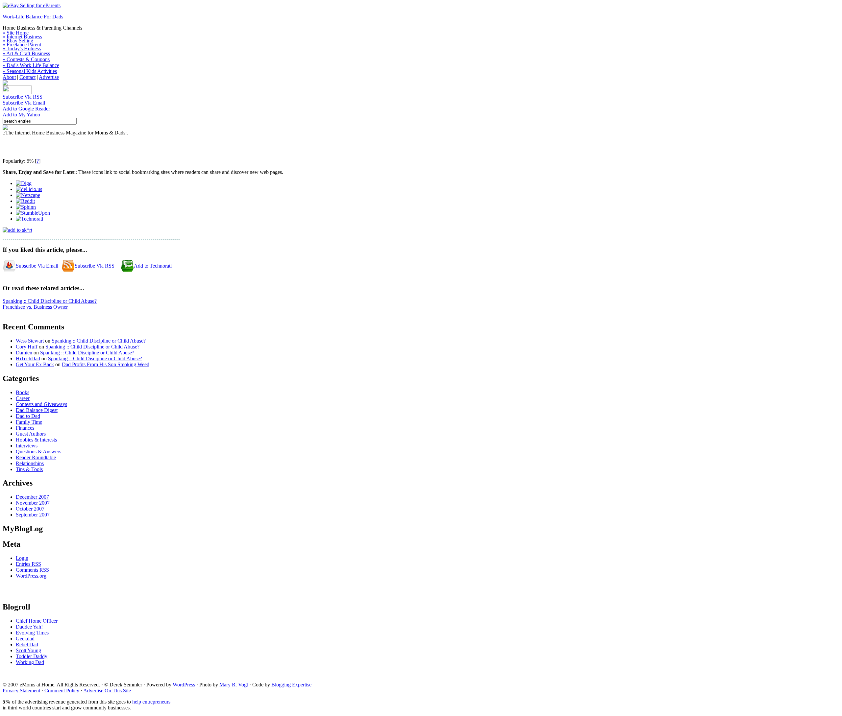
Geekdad (25, 638)
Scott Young (28, 650)
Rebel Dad (27, 644)
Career (23, 398)
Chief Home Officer (37, 621)
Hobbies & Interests (36, 439)
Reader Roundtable (36, 457)
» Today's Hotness (22, 48)
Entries (28, 564)
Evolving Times (32, 632)
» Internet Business (22, 36)
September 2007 (33, 514)
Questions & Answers (38, 451)
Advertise (49, 77)
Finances (25, 428)
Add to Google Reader (26, 108)
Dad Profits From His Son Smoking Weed (105, 364)
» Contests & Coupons (26, 59)
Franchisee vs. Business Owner (35, 307)
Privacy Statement (21, 690)
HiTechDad (28, 358)
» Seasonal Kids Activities (30, 71)
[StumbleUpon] (33, 213)
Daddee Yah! (29, 627)
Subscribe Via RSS (22, 97)
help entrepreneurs (151, 701)
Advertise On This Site (107, 690)
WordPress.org (31, 576)
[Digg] (24, 183)
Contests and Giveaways (41, 404)
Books (22, 392)
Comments (32, 570)
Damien (24, 352)
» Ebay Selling (18, 40)
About (9, 77)
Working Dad (30, 662)
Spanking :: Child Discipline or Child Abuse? (50, 301)
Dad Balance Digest (37, 410)
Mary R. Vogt (233, 684)
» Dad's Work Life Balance (31, 65)
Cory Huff (26, 346)
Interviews (26, 445)
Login (22, 558)
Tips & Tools (29, 469)
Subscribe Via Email (24, 103)
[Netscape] (28, 195)
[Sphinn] (26, 207)
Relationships (30, 463)
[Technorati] (29, 219)
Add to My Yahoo (21, 114)
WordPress (184, 684)
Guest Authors (31, 434)
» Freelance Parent (22, 44)
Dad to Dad (28, 416)
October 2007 (30, 509)
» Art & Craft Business (26, 53)
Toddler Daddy (31, 656)
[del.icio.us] (29, 189)
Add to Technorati (153, 266)
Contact (27, 77)
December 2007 (32, 497)
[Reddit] (25, 201)
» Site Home (16, 33)
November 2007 (33, 503)
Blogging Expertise (291, 684)
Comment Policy (61, 690)
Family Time (29, 422)
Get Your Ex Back (35, 364)
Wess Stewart (30, 341)
